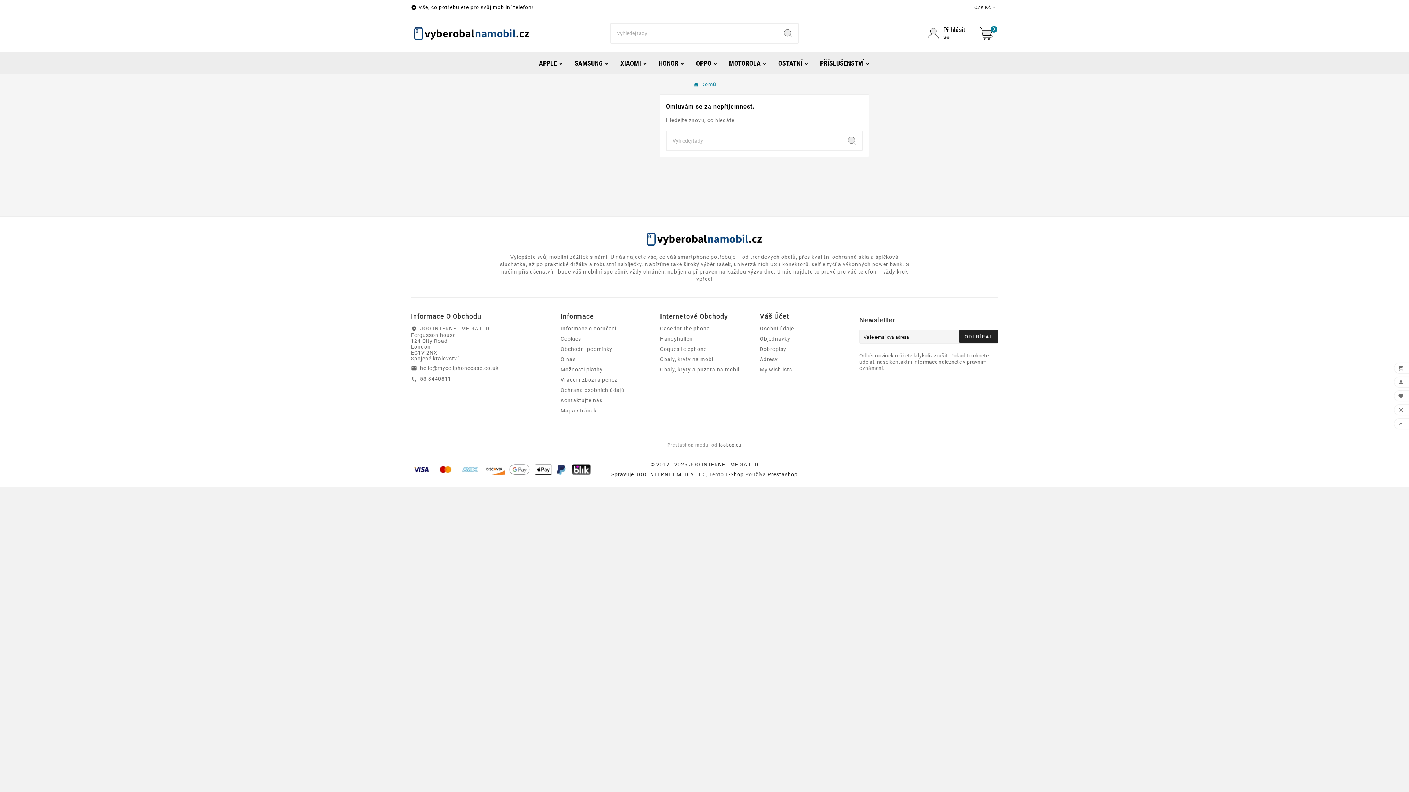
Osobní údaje (777, 328)
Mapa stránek (579, 411)
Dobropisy (773, 349)
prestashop (783, 474)
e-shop (734, 474)
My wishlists (776, 370)
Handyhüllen (676, 339)
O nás (568, 359)
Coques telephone (683, 349)
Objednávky (775, 339)
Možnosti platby (582, 370)
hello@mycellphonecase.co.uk (459, 368)
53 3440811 (435, 379)
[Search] (788, 33)
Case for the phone (685, 328)
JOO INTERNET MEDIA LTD (670, 474)
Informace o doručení (588, 328)
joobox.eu (730, 445)
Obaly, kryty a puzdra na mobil (699, 370)
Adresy (769, 359)
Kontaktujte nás (581, 400)
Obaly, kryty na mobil (687, 359)
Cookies (571, 339)
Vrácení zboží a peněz (589, 380)
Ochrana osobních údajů (593, 390)
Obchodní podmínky (586, 349)
